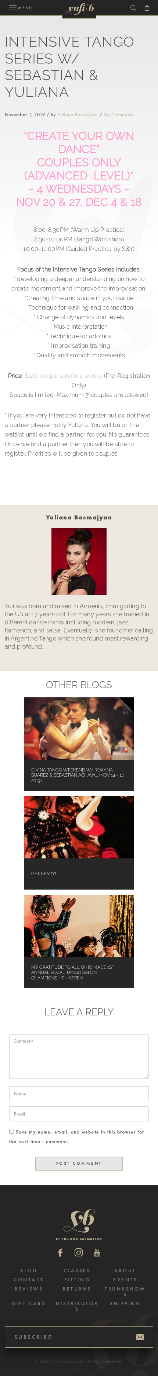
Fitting (77, 1279)
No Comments (118, 114)
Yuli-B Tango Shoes (79, 9)
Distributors (77, 1306)
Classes (77, 1270)
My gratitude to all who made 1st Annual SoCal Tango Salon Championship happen (72, 973)
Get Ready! (43, 873)
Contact (29, 1279)
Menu (25, 8)
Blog (28, 1270)
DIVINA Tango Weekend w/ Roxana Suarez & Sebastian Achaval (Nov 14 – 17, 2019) (78, 775)
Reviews (29, 1289)
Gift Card (28, 1303)
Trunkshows (125, 1291)
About (125, 1270)
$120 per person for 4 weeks (64, 375)
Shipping (125, 1303)
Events (125, 1279)
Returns (77, 1289)
